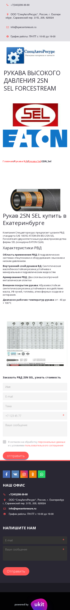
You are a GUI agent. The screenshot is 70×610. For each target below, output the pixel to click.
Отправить (16, 571)
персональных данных (51, 442)
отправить (16, 456)
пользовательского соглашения (44, 445)
